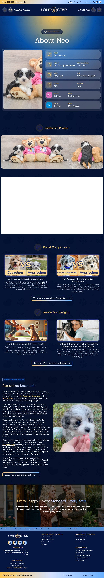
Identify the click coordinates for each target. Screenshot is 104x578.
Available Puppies (22, 10)
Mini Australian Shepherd (29, 396)
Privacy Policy (88, 575)
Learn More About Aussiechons (20, 475)
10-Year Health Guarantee (84, 550)
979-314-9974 (84, 10)
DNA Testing (80, 560)
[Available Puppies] (10, 9)
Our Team (44, 544)
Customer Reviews (47, 537)
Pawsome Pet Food (82, 558)
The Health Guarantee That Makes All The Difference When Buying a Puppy (78, 345)
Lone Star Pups (7, 529)
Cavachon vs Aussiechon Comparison (26, 279)
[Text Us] (99, 9)
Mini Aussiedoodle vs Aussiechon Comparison (78, 280)
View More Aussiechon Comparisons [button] (50, 298)
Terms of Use (67, 575)
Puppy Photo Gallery (22, 529)
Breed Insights (80, 539)
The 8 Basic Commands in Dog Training (26, 344)
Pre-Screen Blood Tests (83, 555)
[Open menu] (4, 9)
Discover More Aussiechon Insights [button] (50, 363)
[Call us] (93, 9)
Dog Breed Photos (39, 529)
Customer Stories (46, 542)
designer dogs (8, 445)
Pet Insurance (80, 553)
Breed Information (81, 537)
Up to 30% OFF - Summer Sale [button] (14, 2)
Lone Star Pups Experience (52, 534)
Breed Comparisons (82, 542)
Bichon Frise (7, 398)
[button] (97, 2)
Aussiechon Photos (55, 529)
